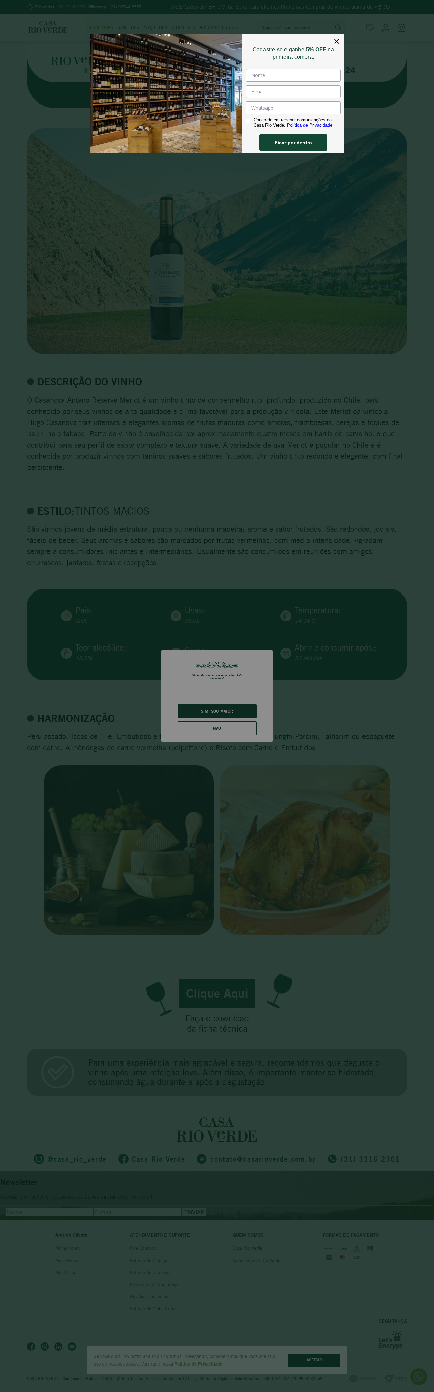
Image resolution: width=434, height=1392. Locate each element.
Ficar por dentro (293, 142)
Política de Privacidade (309, 125)
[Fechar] (336, 41)
